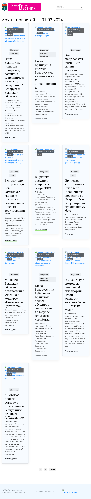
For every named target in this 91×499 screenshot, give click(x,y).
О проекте (38, 491)
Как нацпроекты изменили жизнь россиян (74, 62)
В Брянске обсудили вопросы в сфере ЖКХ (43, 182)
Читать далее (11, 137)
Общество (14, 50)
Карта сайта (50, 491)
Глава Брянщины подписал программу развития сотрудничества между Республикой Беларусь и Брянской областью (14, 77)
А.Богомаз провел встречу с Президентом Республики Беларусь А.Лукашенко (14, 406)
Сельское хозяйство (44, 55)
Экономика (14, 54)
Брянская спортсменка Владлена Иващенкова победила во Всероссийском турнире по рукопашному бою (75, 195)
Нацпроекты (75, 50)
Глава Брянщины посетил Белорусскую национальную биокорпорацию (45, 74)
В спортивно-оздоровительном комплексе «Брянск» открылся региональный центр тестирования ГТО (15, 197)
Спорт (12, 175)
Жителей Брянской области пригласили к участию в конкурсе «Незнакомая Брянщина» (14, 293)
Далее (52, 469)
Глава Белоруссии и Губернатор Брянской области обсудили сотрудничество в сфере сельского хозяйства (45, 302)
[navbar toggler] (87, 6)
